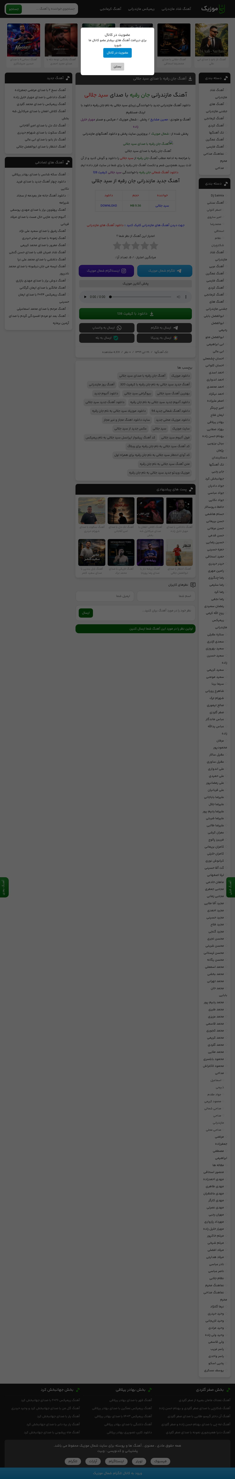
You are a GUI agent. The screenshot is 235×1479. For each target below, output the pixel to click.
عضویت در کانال (117, 52)
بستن (117, 66)
